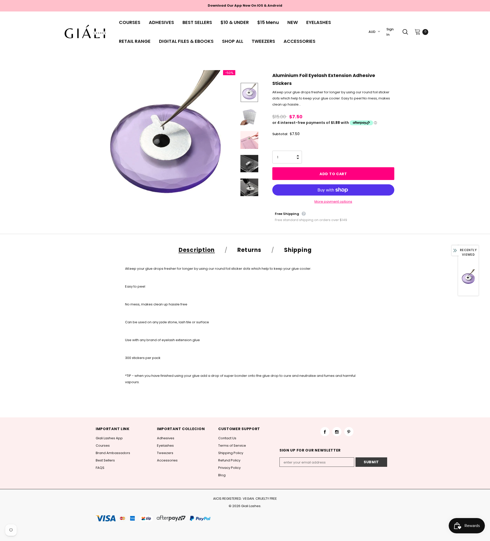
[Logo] (86, 31)
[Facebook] (324, 431)
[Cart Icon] (417, 32)
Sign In (390, 32)
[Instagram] (336, 431)
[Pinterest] (348, 431)
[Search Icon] (405, 32)
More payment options (333, 201)
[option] (165, 140)
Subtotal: (280, 134)
